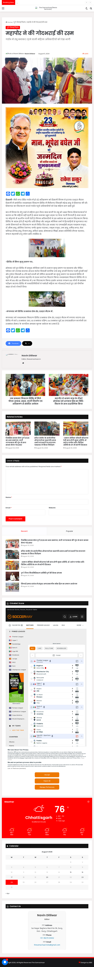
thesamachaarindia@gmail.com (47, 945)
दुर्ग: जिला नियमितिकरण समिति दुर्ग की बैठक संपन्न (34, 2)
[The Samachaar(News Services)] (47, 8)
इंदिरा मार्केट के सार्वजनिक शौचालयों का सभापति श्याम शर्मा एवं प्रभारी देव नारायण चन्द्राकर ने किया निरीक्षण (45, 441)
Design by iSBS (86, 962)
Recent (24, 531)
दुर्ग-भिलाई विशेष (19, 22)
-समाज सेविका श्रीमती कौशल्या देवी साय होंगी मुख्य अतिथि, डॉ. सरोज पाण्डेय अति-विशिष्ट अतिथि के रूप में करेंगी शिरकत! (75, 441)
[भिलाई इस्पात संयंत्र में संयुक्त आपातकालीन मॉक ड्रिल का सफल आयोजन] (12, 587)
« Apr (8, 893)
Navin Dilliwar (30, 54)
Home (9, 22)
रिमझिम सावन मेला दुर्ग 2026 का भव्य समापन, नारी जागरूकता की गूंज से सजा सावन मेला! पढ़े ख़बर (17, 441)
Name (9, 497)
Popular (69, 531)
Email (9, 508)
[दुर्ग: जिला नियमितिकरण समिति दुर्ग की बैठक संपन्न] (12, 576)
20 (47, 877)
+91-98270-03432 (47, 938)
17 (11, 877)
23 (82, 877)
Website (52, 508)
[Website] (23, 363)
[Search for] (91, 9)
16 (82, 872)
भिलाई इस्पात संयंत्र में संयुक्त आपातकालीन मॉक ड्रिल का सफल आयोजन (49, 584)
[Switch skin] (86, 9)
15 (70, 872)
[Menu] (3, 9)
